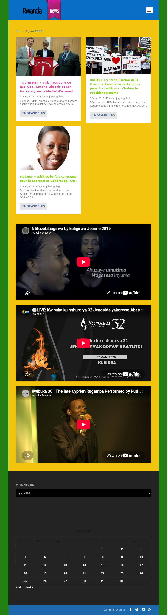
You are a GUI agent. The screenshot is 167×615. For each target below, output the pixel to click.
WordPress (70, 610)
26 (45, 581)
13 (65, 565)
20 (65, 573)
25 (25, 581)
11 (25, 565)
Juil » (29, 587)
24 (141, 573)
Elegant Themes (38, 610)
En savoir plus (33, 113)
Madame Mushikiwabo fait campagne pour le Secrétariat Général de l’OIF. (48, 178)
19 (45, 573)
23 (122, 573)
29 (102, 581)
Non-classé (42, 96)
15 (102, 565)
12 (45, 565)
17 (141, 565)
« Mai (19, 587)
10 (141, 557)
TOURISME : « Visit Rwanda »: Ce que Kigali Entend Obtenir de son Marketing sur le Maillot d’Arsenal (46, 86)
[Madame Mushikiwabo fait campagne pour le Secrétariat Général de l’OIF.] (48, 148)
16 (122, 565)
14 (84, 565)
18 (25, 573)
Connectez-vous (114, 609)
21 (84, 573)
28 (84, 581)
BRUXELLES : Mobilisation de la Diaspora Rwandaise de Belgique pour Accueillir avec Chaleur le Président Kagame (115, 86)
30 (122, 581)
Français (41, 186)
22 (102, 573)
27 (65, 581)
